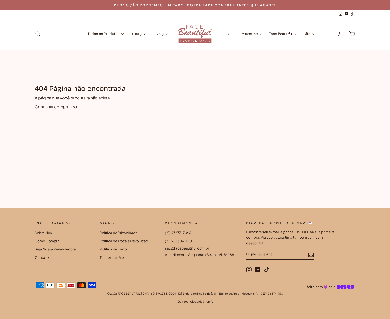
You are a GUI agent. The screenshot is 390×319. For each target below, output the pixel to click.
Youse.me (250, 34)
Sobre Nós (43, 233)
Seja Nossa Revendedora (55, 249)
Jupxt (227, 34)
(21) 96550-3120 (178, 241)
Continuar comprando (56, 106)
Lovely (159, 34)
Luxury (136, 34)
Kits (307, 34)
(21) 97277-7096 (178, 233)
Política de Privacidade (118, 233)
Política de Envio (113, 249)
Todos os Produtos (104, 34)
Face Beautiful (281, 34)
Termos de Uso (112, 257)
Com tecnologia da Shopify (195, 301)
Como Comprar (47, 241)
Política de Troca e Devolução (124, 241)
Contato (42, 257)
